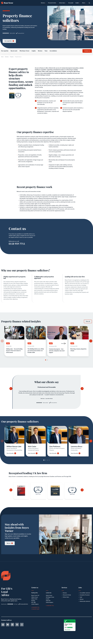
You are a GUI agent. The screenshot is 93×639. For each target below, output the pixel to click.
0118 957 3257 (35, 609)
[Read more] (14, 341)
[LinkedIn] (12, 624)
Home (2, 56)
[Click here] (14, 441)
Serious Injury (66, 597)
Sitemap (81, 599)
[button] (89, 3)
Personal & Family (67, 595)
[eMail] (3, 624)
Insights (77, 2)
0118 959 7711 (17, 244)
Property (11, 56)
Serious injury (62, 2)
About (83, 2)
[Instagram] (22, 624)
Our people (70, 2)
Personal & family (52, 2)
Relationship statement (85, 601)
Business (43, 2)
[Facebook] (17, 624)
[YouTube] (7, 624)
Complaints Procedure (85, 595)
